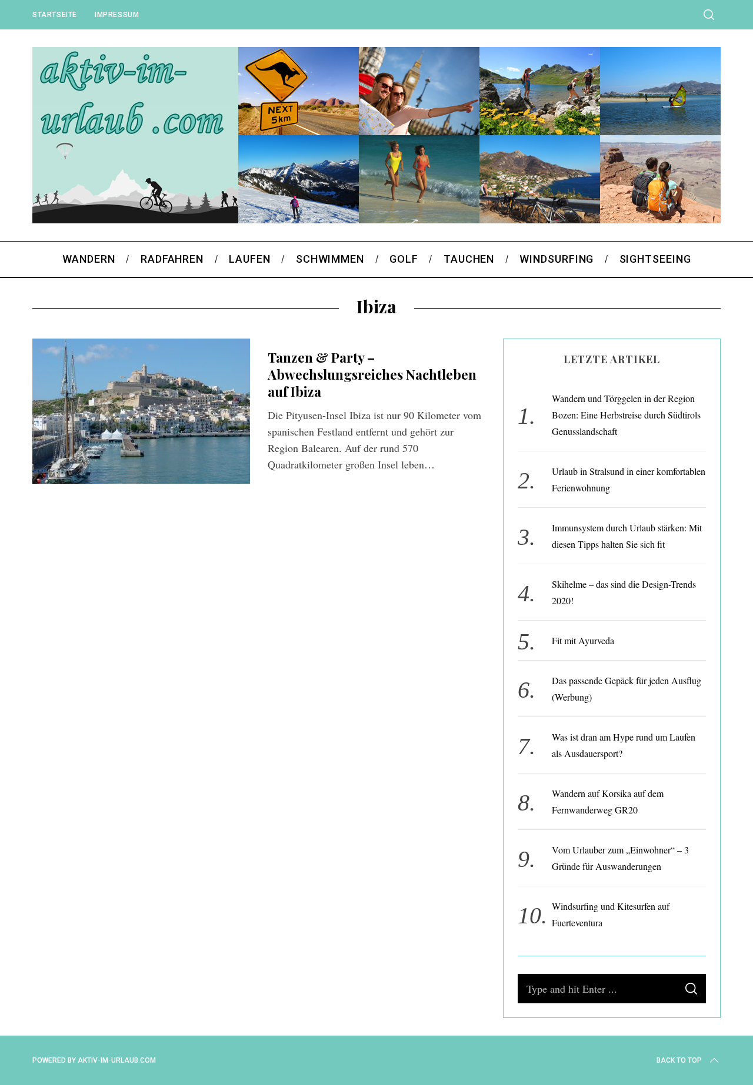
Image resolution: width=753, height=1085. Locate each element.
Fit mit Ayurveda (583, 640)
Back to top (679, 1060)
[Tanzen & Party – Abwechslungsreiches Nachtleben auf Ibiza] (141, 411)
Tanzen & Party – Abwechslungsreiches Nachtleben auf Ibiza (372, 375)
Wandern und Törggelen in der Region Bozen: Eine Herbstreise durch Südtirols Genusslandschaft (626, 414)
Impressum (117, 15)
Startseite (54, 15)
